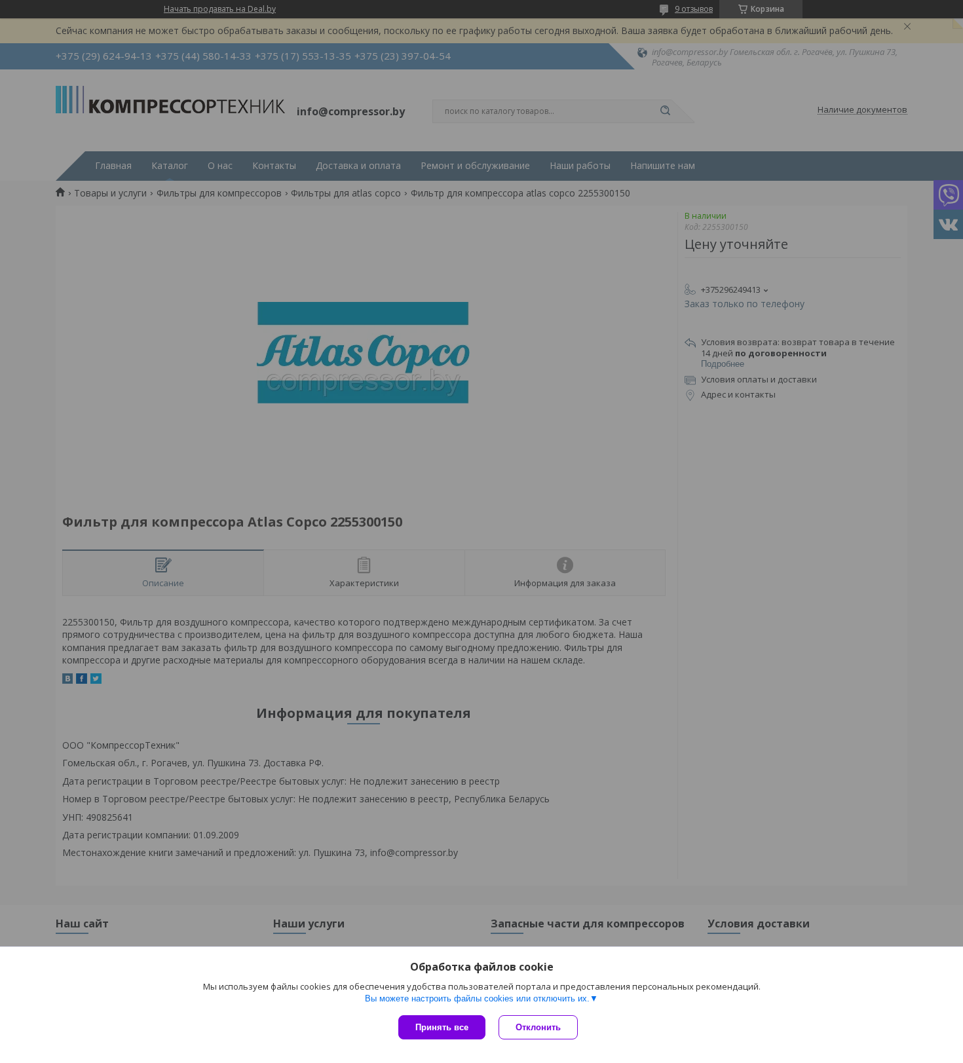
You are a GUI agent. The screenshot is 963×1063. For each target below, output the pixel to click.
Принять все (441, 1027)
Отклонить (538, 1027)
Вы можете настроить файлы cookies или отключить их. (477, 998)
